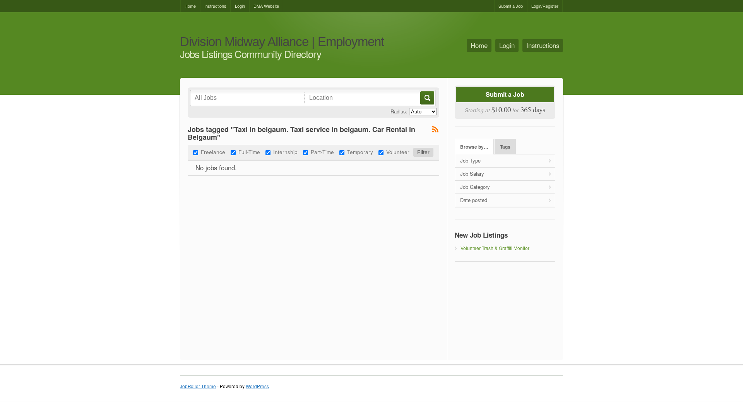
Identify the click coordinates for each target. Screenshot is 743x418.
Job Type (470, 160)
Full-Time (249, 152)
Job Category (475, 186)
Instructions (215, 6)
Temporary (360, 152)
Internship (285, 152)
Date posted (473, 200)
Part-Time (322, 152)
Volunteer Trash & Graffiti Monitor (495, 248)
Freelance (213, 152)
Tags (505, 147)
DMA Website (266, 6)
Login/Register (544, 6)
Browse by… (474, 147)
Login (240, 6)
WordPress (257, 386)
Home (190, 6)
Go (427, 98)
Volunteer (397, 152)
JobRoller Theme (198, 386)
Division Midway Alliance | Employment (282, 42)
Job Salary (472, 173)
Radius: (398, 111)
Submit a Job (510, 6)
